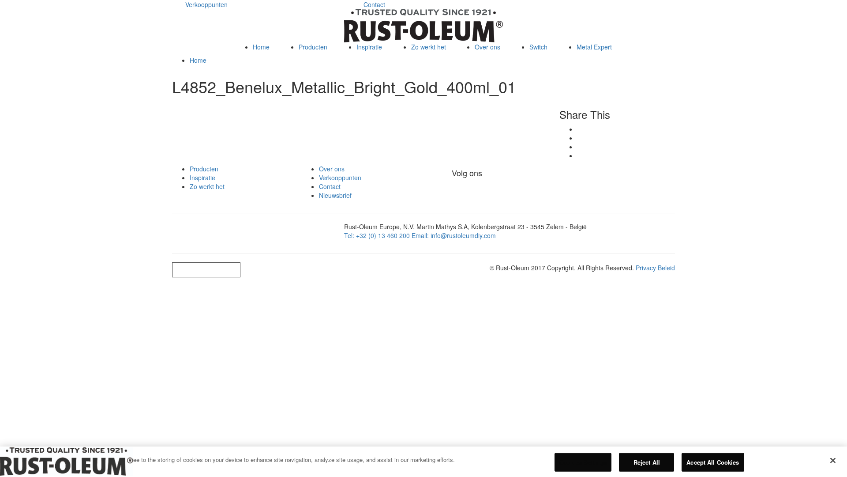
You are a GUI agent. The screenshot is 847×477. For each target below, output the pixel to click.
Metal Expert (321, 84)
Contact (374, 4)
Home (261, 46)
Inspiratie (369, 46)
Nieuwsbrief (335, 195)
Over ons (487, 46)
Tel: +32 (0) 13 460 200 (377, 235)
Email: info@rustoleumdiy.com (454, 235)
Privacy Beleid (655, 267)
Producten (313, 46)
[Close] (833, 460)
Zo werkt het (428, 46)
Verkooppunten (206, 4)
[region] (423, 462)
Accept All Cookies (712, 462)
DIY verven (319, 66)
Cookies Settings (206, 269)
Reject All (646, 462)
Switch (313, 102)
